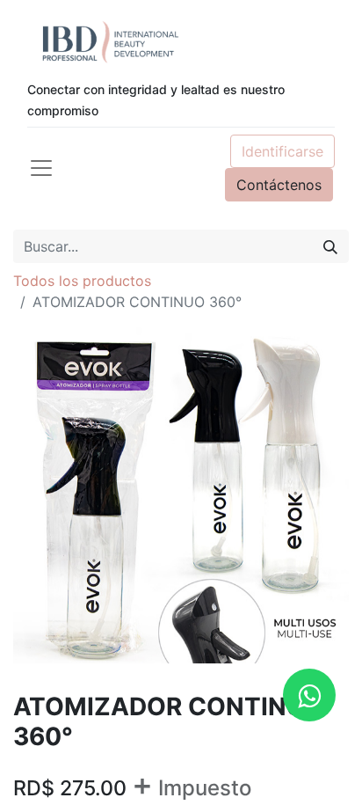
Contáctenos (279, 185)
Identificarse (282, 151)
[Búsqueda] (330, 246)
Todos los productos (82, 280)
